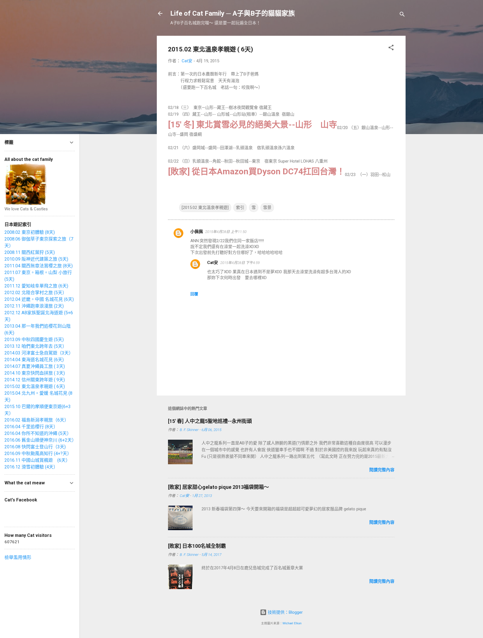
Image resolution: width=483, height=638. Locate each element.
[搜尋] (402, 15)
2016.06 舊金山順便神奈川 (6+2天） (40, 440)
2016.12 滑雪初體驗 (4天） (31, 467)
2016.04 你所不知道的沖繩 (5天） (37, 433)
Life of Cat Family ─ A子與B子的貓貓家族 (232, 13)
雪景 (267, 207)
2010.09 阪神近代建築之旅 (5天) (36, 259)
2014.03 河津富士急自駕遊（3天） (38, 353)
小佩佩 (196, 231)
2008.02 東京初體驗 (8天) (29, 232)
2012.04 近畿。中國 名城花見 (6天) (39, 299)
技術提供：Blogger (285, 612)
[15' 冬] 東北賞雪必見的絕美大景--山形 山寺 (252, 124)
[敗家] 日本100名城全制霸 (197, 546)
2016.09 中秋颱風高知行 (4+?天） (38, 453)
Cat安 (212, 262)
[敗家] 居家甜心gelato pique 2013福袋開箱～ (218, 487)
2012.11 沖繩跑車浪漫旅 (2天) (34, 306)
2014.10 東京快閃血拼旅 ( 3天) (34, 373)
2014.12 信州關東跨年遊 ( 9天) (34, 379)
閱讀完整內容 (381, 469)
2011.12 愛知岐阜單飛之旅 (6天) (36, 286)
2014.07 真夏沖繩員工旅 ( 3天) (34, 366)
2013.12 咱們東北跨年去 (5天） (35, 346)
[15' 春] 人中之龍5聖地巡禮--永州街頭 (210, 421)
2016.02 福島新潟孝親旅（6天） (36, 420)
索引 (240, 207)
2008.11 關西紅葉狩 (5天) (29, 252)
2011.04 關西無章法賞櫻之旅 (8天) (38, 265)
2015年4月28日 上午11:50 (226, 232)
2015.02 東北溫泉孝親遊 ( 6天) (34, 386)
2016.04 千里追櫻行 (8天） (31, 426)
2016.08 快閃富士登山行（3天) (35, 446)
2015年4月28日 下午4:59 (240, 263)
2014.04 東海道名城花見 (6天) (34, 359)
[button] (391, 48)
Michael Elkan (292, 623)
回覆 (194, 294)
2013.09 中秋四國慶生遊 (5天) (34, 339)
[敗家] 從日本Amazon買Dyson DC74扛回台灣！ (256, 171)
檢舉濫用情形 (17, 557)
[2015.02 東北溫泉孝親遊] (205, 207)
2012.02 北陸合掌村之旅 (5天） (35, 292)
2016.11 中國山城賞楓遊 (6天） (37, 460)
